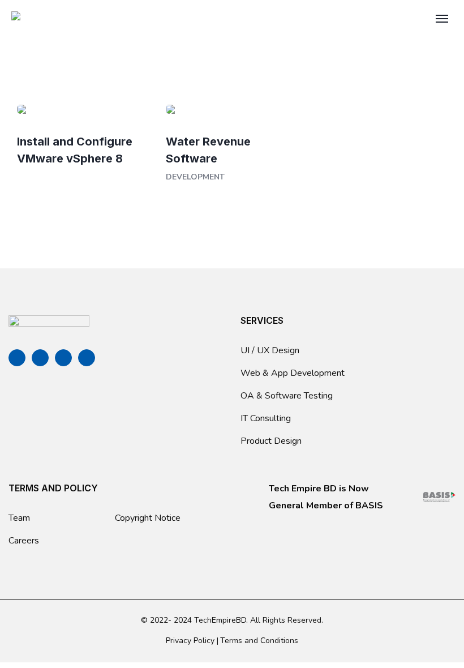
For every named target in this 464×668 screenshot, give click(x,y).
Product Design (271, 441)
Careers (23, 540)
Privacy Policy (190, 640)
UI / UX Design (269, 350)
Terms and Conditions (259, 640)
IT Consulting (265, 418)
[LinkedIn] (63, 357)
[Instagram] (86, 357)
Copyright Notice (148, 518)
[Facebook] (16, 357)
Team (19, 518)
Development (195, 177)
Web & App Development (292, 373)
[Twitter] (40, 357)
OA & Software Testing (286, 395)
